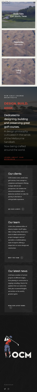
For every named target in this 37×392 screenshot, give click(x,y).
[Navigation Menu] (34, 2)
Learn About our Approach (14, 158)
